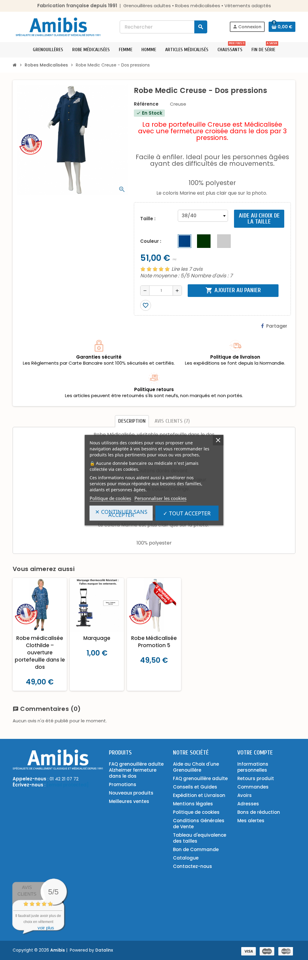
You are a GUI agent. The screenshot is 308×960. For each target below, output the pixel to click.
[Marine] (184, 241)
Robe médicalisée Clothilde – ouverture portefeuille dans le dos (40, 652)
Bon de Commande (196, 849)
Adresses (248, 804)
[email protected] (68, 785)
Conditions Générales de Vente (198, 823)
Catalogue (186, 858)
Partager (276, 326)
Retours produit (255, 778)
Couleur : (150, 241)
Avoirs (244, 795)
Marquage (96, 638)
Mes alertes (250, 820)
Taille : (148, 218)
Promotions (122, 784)
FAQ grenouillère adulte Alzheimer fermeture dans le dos (136, 770)
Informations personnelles (252, 767)
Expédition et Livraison (199, 795)
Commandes (253, 787)
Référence (146, 104)
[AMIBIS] (58, 26)
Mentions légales (193, 804)
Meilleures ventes (129, 801)
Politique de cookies (110, 498)
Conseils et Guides (195, 787)
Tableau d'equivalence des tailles (199, 838)
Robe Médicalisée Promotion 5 (154, 641)
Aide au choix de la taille (259, 218)
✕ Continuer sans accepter (121, 513)
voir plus (46, 927)
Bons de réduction (258, 812)
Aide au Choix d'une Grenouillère (196, 767)
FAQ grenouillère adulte (200, 778)
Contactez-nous (192, 866)
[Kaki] (203, 241)
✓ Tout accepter (187, 513)
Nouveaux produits (131, 793)
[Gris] (224, 241)
